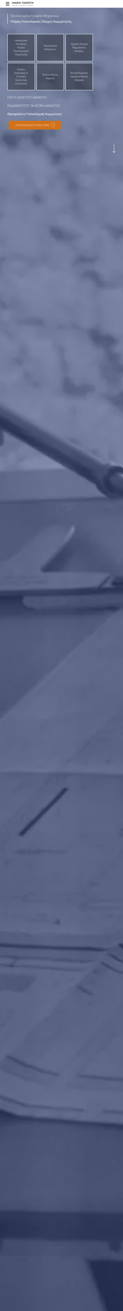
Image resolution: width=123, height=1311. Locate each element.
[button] (6, 4)
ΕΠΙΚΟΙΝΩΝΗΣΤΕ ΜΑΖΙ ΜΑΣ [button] (32, 125)
